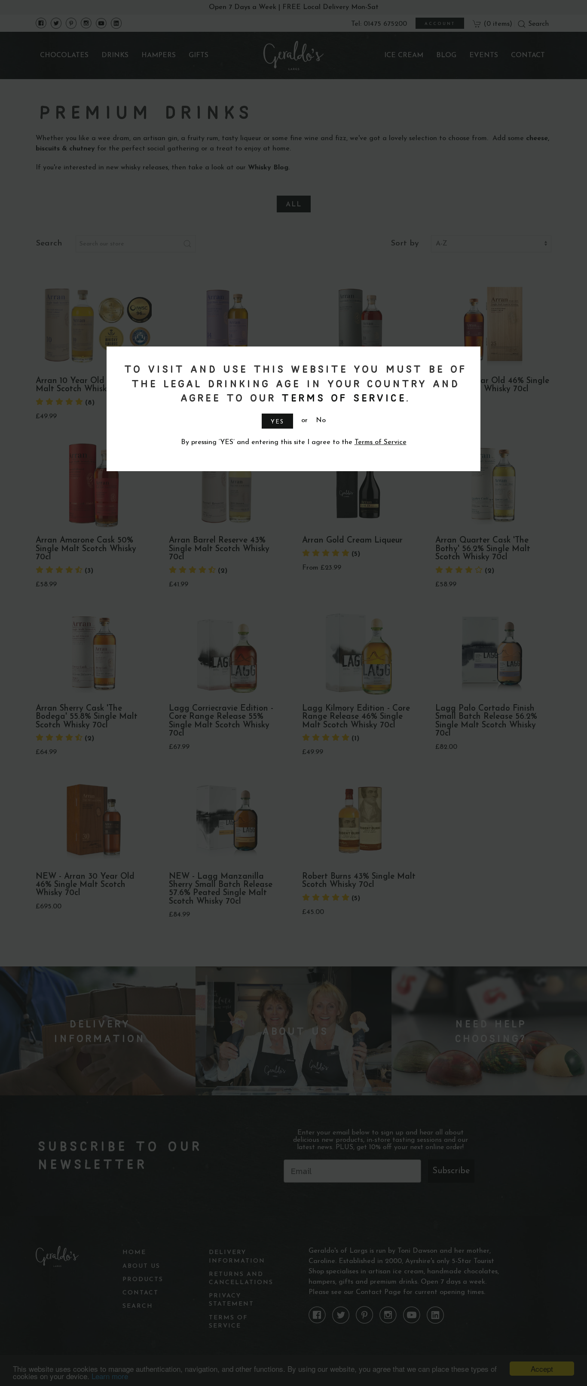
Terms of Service (342, 397)
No (321, 420)
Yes (277, 422)
